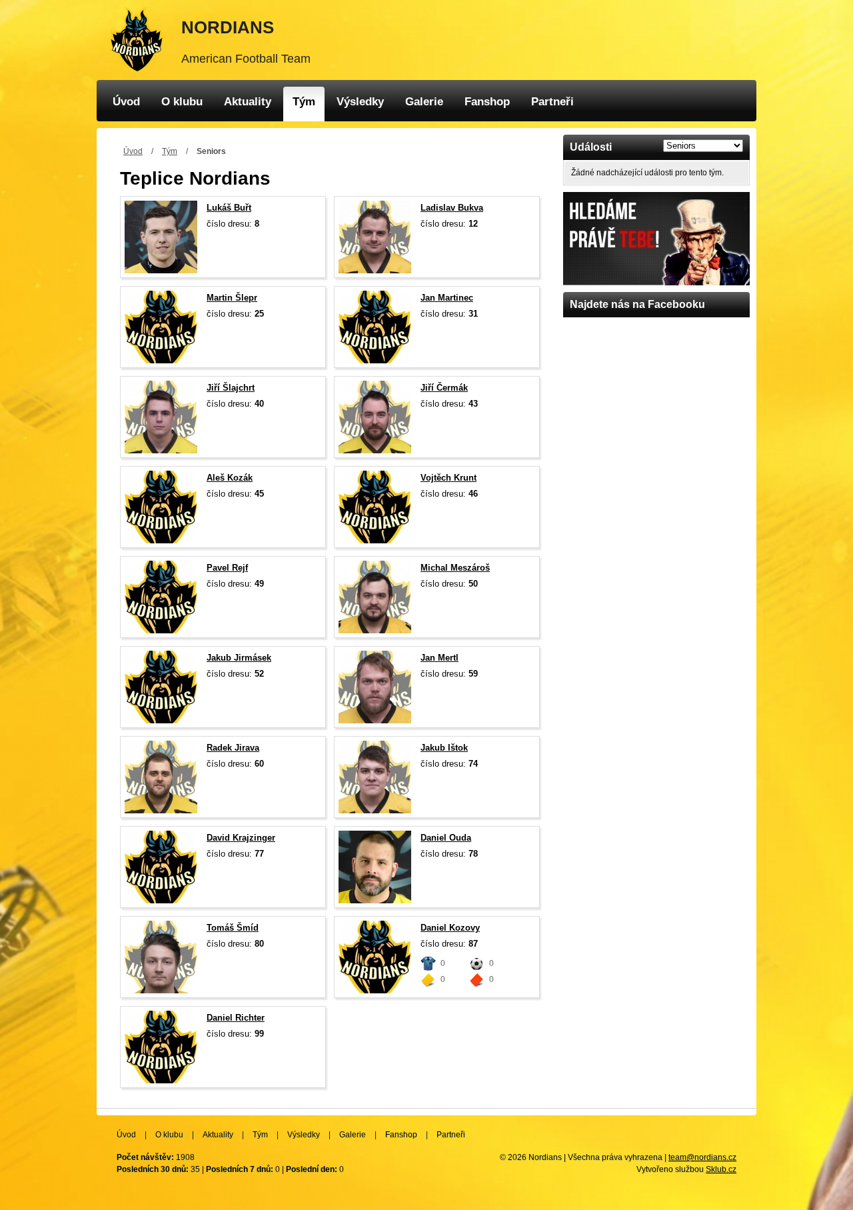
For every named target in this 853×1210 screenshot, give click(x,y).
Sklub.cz (721, 1169)
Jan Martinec (447, 298)
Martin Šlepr (232, 298)
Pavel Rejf (227, 568)
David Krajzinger (241, 838)
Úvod (126, 101)
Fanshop (487, 101)
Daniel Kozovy (450, 928)
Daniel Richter (236, 1018)
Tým (304, 101)
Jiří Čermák (444, 388)
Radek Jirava (233, 748)
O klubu (182, 101)
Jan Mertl (439, 658)
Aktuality (247, 101)
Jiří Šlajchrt (231, 388)
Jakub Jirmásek (239, 658)
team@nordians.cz (702, 1157)
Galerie (424, 101)
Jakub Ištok (444, 748)
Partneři (552, 101)
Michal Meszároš (455, 568)
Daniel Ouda (446, 838)
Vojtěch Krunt (448, 478)
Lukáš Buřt (229, 208)
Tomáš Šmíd (233, 928)
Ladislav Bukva (452, 208)
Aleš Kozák (230, 478)
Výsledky (360, 101)
